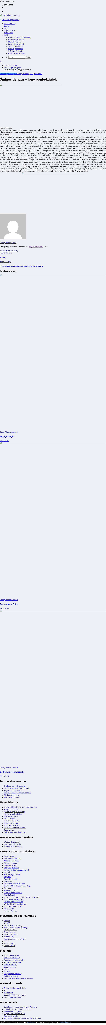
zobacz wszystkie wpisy (9, 250)
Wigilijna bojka (7, 436)
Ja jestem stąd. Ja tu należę (14, 812)
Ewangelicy (8, 993)
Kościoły (7, 872)
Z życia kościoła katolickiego (15, 988)
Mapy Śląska (9, 908)
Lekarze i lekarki (10, 964)
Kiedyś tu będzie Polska (13, 814)
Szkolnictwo (8, 936)
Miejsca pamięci (10, 865)
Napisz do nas (9, 30)
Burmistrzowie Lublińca (13, 844)
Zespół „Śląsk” (9, 943)
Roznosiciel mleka (11, 1016)
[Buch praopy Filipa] (53, 443)
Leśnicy (7, 971)
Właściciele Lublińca (12, 842)
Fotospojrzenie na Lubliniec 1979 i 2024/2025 (21, 897)
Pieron (2, 257)
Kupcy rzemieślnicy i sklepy (14, 939)
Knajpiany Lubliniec (11, 868)
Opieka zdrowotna (11, 934)
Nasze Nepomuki (10, 879)
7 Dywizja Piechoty (15, 51)
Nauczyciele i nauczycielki (14, 960)
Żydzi (6, 990)
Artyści (6, 969)
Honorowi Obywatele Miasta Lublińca (18, 978)
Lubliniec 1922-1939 (11, 821)
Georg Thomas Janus (25, 74)
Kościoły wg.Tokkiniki (12, 874)
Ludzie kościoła (10, 967)
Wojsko (7, 921)
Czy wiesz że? (9, 830)
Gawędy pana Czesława (13, 893)
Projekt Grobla (10, 895)
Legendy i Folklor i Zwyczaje (14, 995)
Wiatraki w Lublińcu (11, 797)
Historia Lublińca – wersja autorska (17, 793)
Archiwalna (8, 33)
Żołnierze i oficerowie (12, 962)
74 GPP (7, 923)
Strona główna (9, 24)
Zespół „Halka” (9, 946)
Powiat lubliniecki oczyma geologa (17, 886)
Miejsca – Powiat (10, 863)
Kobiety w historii (11, 976)
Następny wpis (5, 262)
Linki (6, 35)
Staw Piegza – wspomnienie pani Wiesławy (20, 1007)
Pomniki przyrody (11, 890)
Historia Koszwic (10, 911)
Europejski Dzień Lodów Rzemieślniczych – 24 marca (21, 266)
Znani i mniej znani (11, 955)
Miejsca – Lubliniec (11, 861)
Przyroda (7, 888)
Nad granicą (9, 881)
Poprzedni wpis (6, 253)
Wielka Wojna (9, 818)
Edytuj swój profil (36, 247)
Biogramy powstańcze (12, 974)
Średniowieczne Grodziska (14, 786)
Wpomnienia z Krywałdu (13, 1011)
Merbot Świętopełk (11, 795)
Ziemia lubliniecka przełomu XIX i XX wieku (20, 807)
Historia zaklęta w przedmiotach (16, 870)
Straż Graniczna (10, 930)
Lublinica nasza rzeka (16, 53)
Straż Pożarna (9, 932)
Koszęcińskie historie (16, 44)
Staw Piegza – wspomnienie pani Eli (17, 1009)
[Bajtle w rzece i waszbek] (53, 611)
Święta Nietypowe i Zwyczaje (15, 832)
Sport (6, 941)
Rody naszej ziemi (11, 809)
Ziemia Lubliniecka (15, 46)
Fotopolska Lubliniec (16, 39)
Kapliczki (7, 877)
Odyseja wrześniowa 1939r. (14, 1014)
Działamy (7, 26)
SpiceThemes (65, 1022)
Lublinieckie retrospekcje (13, 899)
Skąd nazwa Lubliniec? (12, 790)
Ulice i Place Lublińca (12, 858)
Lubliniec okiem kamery (13, 906)
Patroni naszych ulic (12, 958)
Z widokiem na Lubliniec (13, 902)
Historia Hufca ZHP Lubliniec (19, 37)
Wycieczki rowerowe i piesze (15, 904)
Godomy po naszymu (8, 74)
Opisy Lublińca (9, 856)
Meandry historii (14, 42)
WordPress (30, 1022)
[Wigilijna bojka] (53, 275)
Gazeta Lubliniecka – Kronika (15, 828)
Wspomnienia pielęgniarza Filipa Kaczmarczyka (22, 1018)
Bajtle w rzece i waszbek (11, 771)
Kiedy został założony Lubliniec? (16, 788)
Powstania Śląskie (11, 816)
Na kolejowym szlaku (12, 925)
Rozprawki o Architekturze (14, 883)
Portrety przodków (15, 49)
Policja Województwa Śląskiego (16, 927)
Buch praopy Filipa (9, 604)
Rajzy (6, 28)
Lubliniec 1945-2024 (11, 825)
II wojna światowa (11, 823)
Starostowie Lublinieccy (13, 846)
